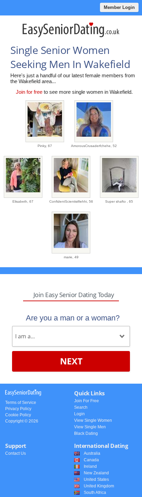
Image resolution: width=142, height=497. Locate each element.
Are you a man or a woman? (73, 318)
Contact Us (15, 453)
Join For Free (86, 400)
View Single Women (93, 420)
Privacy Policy (18, 408)
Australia (92, 453)
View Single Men (90, 427)
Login (79, 413)
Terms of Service (20, 402)
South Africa (95, 492)
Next (71, 361)
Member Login (119, 7)
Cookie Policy (18, 415)
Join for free (29, 92)
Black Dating (86, 433)
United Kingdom (99, 486)
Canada (91, 460)
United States (96, 479)
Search (81, 407)
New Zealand (96, 473)
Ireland (90, 466)
